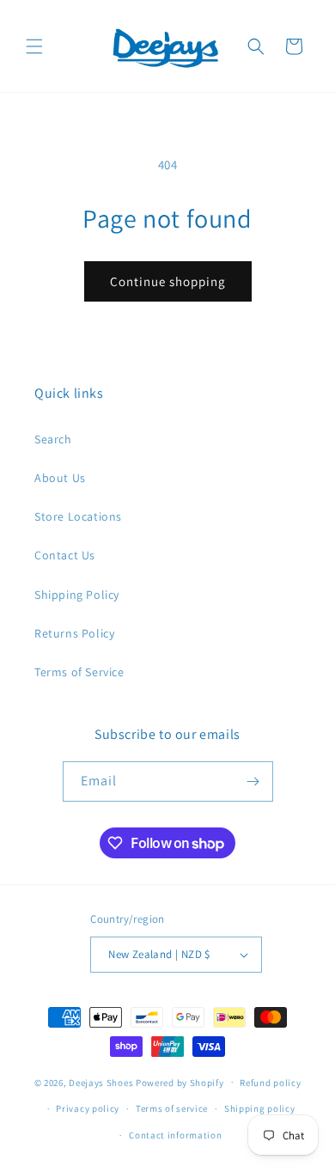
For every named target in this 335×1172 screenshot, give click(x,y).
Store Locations (78, 516)
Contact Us (64, 555)
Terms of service (172, 1108)
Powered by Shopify (180, 1082)
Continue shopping (168, 281)
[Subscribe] (253, 781)
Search (53, 439)
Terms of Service (79, 672)
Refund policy (270, 1083)
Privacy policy (87, 1108)
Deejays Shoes (101, 1082)
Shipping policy (259, 1108)
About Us (60, 477)
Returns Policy (74, 633)
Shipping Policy (76, 594)
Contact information (175, 1135)
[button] (34, 46)
